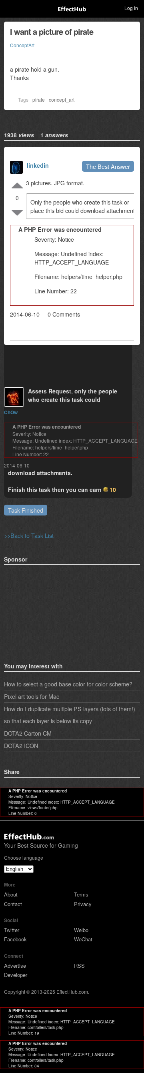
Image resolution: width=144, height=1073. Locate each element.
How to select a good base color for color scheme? (68, 684)
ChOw (11, 412)
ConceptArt (22, 45)
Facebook (15, 939)
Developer (15, 975)
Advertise (15, 965)
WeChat (83, 939)
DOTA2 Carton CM (28, 733)
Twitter (11, 930)
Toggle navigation (9, 7)
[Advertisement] (44, 611)
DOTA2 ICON (21, 745)
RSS (79, 965)
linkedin (38, 165)
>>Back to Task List (29, 535)
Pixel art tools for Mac (31, 696)
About (11, 894)
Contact (13, 904)
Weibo (81, 930)
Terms (81, 894)
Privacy (83, 904)
